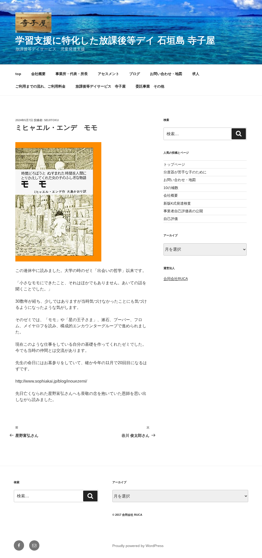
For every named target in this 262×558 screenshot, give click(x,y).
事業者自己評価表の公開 (183, 211)
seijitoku (51, 120)
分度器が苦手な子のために (184, 172)
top (18, 74)
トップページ (174, 164)
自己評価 (170, 219)
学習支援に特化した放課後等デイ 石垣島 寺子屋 (115, 40)
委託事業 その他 (150, 86)
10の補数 (170, 188)
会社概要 (38, 74)
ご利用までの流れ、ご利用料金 (40, 86)
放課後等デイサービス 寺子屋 (100, 86)
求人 (195, 74)
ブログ (134, 74)
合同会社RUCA (175, 279)
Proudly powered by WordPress (137, 546)
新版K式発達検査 (177, 203)
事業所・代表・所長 (72, 74)
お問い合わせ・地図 (166, 74)
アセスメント (108, 74)
